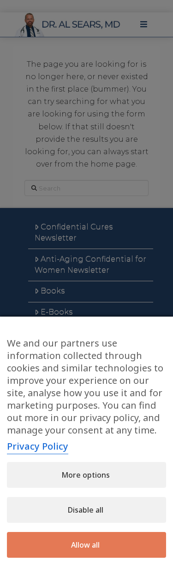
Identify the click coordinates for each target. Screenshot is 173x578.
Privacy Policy (37, 446)
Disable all (85, 510)
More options (85, 475)
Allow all (85, 545)
